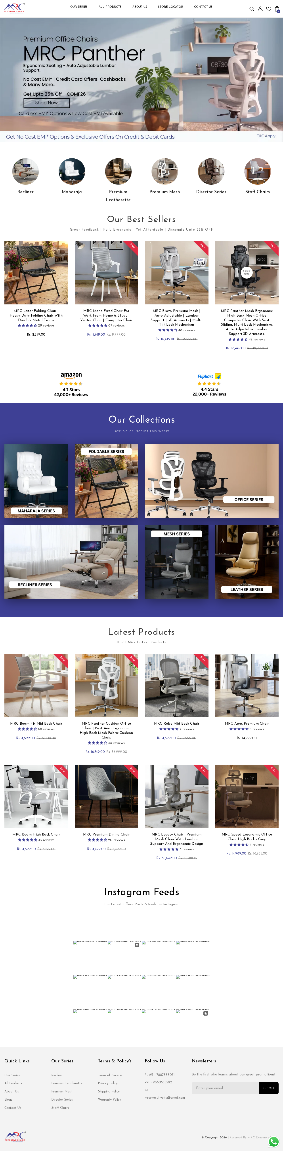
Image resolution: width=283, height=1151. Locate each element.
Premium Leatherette (66, 1083)
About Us (11, 1091)
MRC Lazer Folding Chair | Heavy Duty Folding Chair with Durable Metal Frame (36, 315)
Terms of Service (110, 1075)
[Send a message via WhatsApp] (274, 1142)
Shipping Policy (109, 1091)
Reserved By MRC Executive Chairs (254, 1137)
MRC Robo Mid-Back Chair (176, 724)
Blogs (8, 1100)
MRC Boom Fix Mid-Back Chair (36, 724)
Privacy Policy (108, 1083)
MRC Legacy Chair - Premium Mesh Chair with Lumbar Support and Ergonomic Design (176, 839)
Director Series (211, 192)
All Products (13, 1083)
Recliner (25, 192)
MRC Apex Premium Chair (247, 724)
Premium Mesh (164, 192)
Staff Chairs (257, 192)
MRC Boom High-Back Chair (36, 834)
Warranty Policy (109, 1100)
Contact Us (12, 1108)
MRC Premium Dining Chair (106, 834)
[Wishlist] (268, 10)
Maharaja (72, 192)
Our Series (12, 1075)
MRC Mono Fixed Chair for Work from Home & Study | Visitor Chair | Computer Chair (106, 315)
